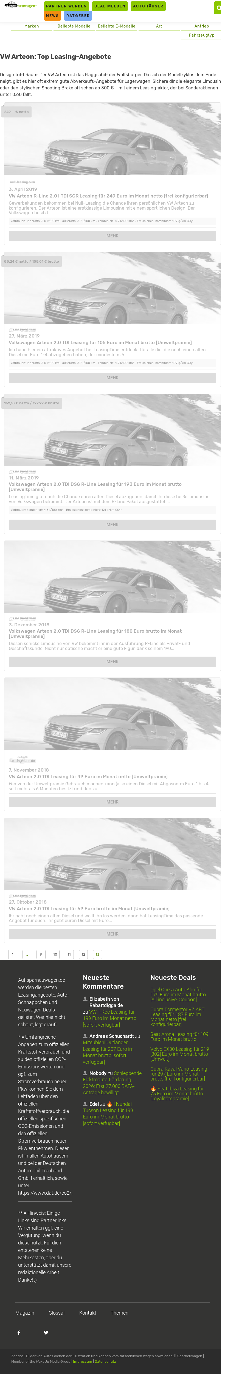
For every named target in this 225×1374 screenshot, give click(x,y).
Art (159, 26)
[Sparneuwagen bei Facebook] (22, 1335)
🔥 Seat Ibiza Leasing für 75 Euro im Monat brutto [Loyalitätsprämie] (177, 1093)
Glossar (57, 1313)
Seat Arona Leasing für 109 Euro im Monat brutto (179, 1036)
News (52, 15)
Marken (31, 26)
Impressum (82, 1361)
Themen (119, 1313)
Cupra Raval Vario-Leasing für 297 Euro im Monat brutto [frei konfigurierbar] (178, 1074)
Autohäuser (148, 6)
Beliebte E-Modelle (117, 26)
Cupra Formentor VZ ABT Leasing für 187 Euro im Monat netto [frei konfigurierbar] (177, 1016)
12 (83, 954)
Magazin (24, 1313)
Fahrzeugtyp (202, 35)
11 (69, 954)
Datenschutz (105, 1361)
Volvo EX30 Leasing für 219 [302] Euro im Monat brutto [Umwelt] (179, 1054)
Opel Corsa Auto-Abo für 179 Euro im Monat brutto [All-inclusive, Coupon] (178, 994)
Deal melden (110, 6)
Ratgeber (78, 15)
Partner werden (66, 6)
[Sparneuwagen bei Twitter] (49, 1335)
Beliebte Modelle (74, 26)
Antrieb (202, 26)
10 (55, 954)
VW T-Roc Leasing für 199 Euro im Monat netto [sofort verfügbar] (109, 1018)
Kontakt (87, 1313)
